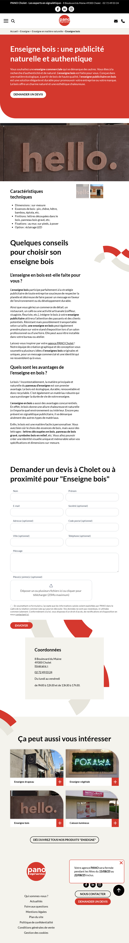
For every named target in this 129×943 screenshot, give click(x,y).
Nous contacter (93, 894)
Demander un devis (28, 94)
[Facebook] (58, 9)
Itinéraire (40, 666)
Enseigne (25, 31)
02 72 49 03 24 (111, 3)
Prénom (72, 490)
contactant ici (22, 614)
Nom (15, 490)
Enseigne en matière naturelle (47, 31)
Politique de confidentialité (36, 922)
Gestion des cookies (36, 932)
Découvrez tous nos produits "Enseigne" (64, 839)
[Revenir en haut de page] (118, 890)
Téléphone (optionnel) (79, 535)
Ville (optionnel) (21, 535)
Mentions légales (36, 911)
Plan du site (36, 917)
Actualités (36, 901)
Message (17, 550)
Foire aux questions (36, 906)
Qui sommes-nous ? (36, 896)
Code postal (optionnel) (80, 520)
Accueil (14, 31)
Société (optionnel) (78, 505)
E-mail (16, 505)
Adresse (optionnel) (23, 520)
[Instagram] (71, 9)
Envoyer (21, 625)
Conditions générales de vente (36, 927)
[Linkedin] (64, 9)
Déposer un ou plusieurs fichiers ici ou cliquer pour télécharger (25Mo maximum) (51, 593)
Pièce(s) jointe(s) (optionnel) (27, 576)
